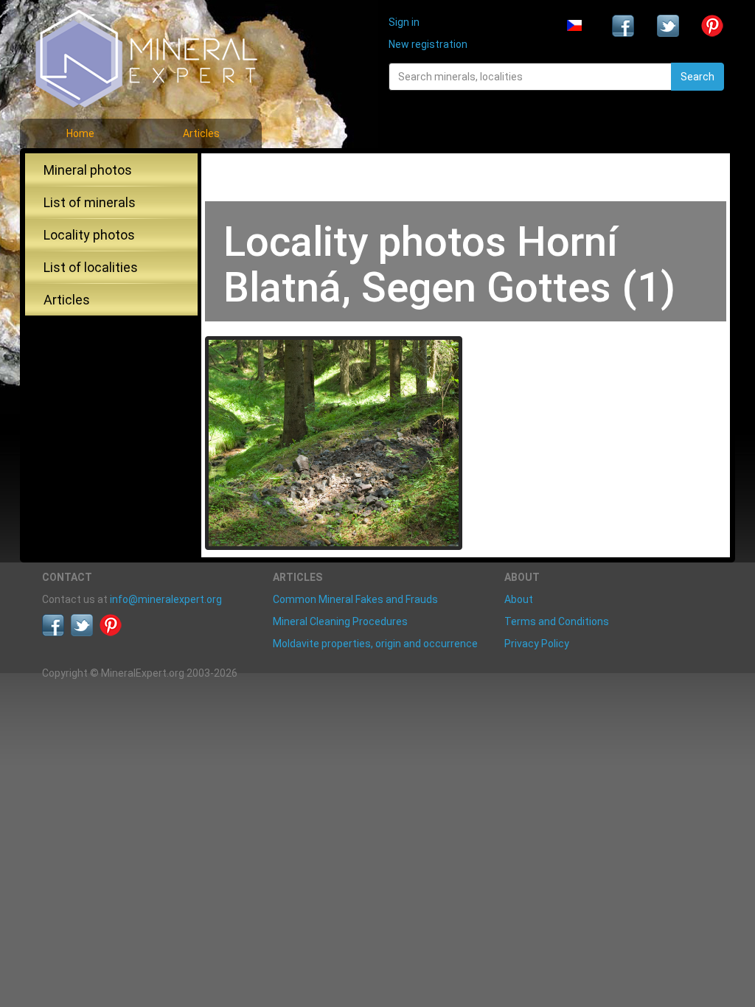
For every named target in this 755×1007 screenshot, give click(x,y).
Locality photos (89, 235)
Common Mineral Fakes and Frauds (355, 599)
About (518, 599)
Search (697, 77)
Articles (201, 133)
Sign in (404, 22)
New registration (428, 44)
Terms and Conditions (556, 621)
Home (80, 133)
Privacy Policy (536, 643)
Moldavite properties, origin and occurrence (375, 643)
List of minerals (90, 202)
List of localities (91, 267)
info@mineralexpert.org (166, 599)
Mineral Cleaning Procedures (340, 621)
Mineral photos (88, 170)
